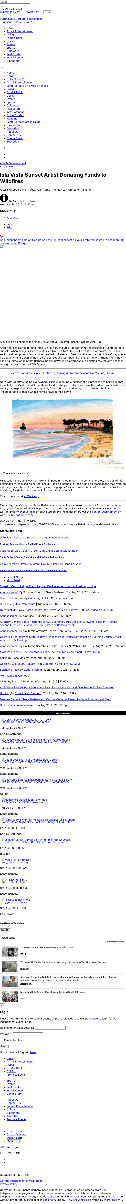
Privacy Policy (9, 1184)
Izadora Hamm (33, 669)
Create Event (15, 138)
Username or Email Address (17, 1027)
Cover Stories (15, 115)
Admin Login (14, 1141)
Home (10, 72)
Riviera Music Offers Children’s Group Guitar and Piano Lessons (33, 570)
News (10, 28)
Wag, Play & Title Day (15, 862)
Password (6, 1034)
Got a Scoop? (23, 22)
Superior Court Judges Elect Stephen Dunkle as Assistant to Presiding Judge (48, 586)
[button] (63, 951)
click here (49, 1199)
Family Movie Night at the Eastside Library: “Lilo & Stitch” (37, 822)
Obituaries (13, 51)
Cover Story (14, 1093)
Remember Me (12, 1040)
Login (47, 12)
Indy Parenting (15, 57)
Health (4, 705)
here (95, 1018)
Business (5, 604)
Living (10, 34)
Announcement (9, 592)
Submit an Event (10, 11)
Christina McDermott (28, 693)
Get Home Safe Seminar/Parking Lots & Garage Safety (35, 782)
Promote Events (16, 1119)
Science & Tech (10, 669)
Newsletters (31, 11)
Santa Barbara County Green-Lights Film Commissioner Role (32, 557)
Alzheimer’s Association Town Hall (23, 802)
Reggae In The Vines (14, 902)
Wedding (12, 118)
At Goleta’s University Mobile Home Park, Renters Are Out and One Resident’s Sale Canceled (57, 687)
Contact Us (14, 135)
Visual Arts (6, 166)
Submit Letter (15, 1137)
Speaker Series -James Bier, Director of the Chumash (35, 842)
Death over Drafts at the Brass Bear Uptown (29, 762)
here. (33, 1052)
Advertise (13, 128)
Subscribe (8, 22)
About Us (12, 131)
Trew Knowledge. (77, 1199)
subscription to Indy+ (21, 515)
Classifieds (13, 60)
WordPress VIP (113, 1199)
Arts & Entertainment (20, 31)
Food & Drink (15, 37)
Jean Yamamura (25, 604)
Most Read (13, 580)
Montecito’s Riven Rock (14, 675)
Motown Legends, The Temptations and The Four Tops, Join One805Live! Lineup (50, 652)
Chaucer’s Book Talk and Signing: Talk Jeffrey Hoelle (34, 742)
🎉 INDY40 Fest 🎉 (13, 882)
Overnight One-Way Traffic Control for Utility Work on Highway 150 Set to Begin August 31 (56, 610)
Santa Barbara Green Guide (23, 121)
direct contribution (105, 511)
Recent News (15, 577)
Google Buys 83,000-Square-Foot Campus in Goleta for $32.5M (40, 663)
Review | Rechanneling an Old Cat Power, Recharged (27, 544)
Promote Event (16, 1074)
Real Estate (14, 54)
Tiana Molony (20, 657)
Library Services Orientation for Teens (25, 721)
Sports (11, 47)
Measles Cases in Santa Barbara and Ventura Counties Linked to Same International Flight (55, 699)
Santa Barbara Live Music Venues (27, 85)
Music (4, 657)
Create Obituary (16, 1134)
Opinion (11, 41)
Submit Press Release (20, 1106)
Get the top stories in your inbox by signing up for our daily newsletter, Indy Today (62, 373)
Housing (5, 693)
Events (11, 44)
